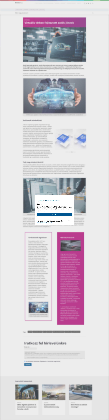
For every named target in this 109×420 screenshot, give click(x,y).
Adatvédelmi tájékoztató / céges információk (44, 222)
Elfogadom (54, 214)
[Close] (72, 197)
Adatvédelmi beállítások (46, 220)
